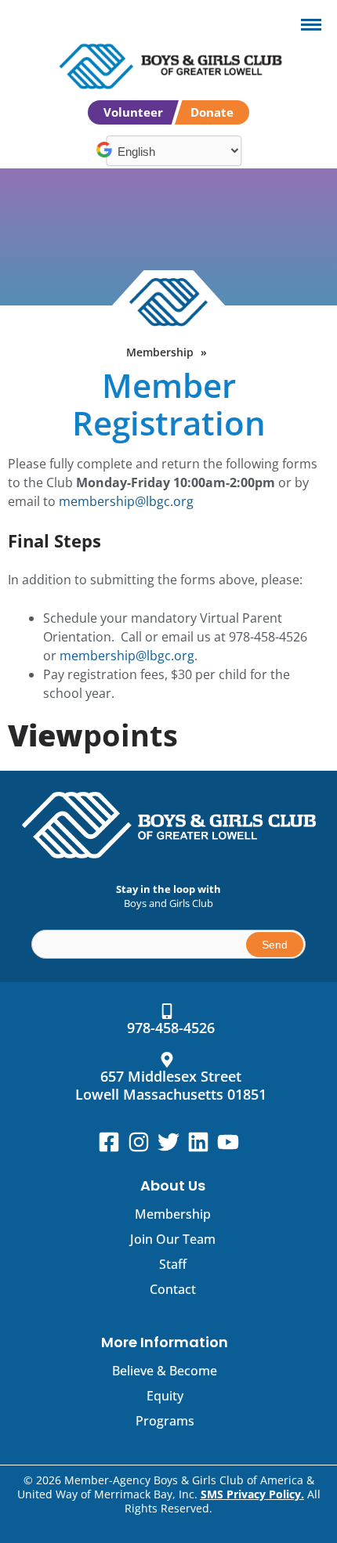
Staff (173, 1264)
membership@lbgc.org (126, 501)
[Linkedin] (198, 1142)
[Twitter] (168, 1142)
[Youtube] (228, 1142)
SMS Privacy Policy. (252, 1494)
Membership (160, 352)
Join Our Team (173, 1239)
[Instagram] (139, 1142)
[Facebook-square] (109, 1142)
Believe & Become (164, 1370)
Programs (165, 1420)
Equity (165, 1395)
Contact (173, 1289)
